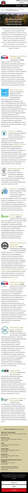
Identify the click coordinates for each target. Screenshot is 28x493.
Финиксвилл (4, 454)
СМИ (2, 443)
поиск (19, 5)
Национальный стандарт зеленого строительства (16, 328)
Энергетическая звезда (16, 90)
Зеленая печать (14, 189)
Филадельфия (5, 448)
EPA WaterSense (12, 131)
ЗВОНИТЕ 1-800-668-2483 (22, 0)
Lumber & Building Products (11, 9)
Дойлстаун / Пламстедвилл (8, 432)
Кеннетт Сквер (5, 437)
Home (2, 9)
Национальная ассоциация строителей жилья (17, 283)
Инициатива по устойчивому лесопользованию (18, 399)
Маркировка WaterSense (19, 144)
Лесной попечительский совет (16, 169)
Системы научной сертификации (15, 371)
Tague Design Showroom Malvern (9, 466)
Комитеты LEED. (13, 277)
